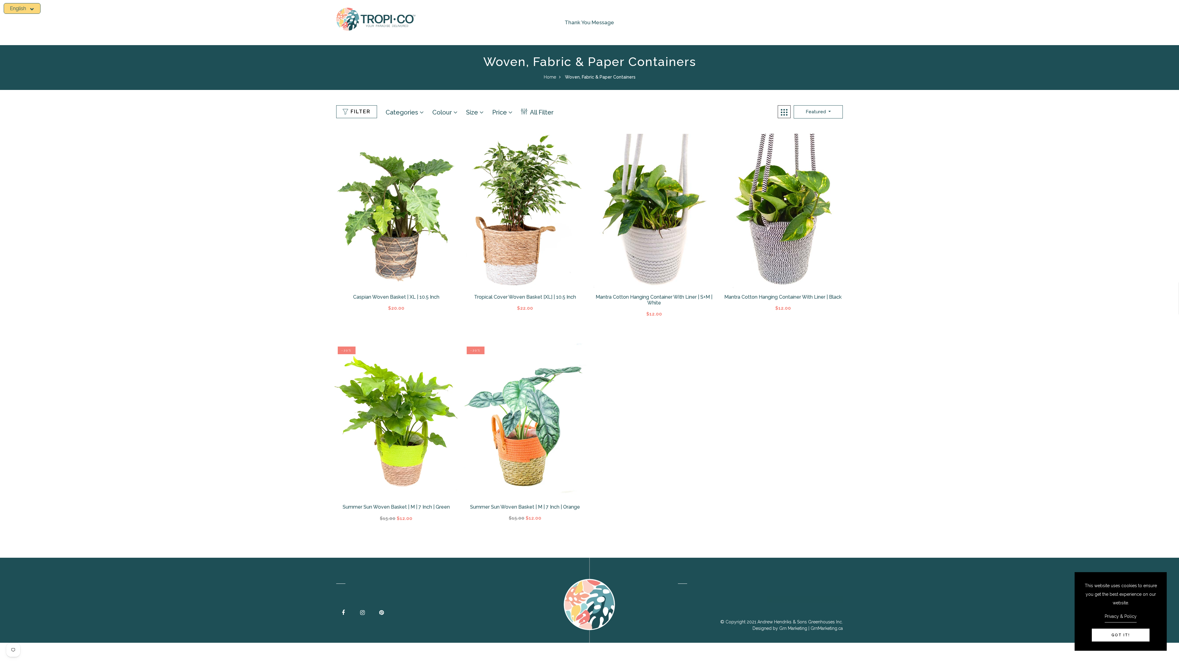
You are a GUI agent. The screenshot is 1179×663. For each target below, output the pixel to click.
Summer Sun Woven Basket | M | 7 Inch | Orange (525, 507)
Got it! (1120, 635)
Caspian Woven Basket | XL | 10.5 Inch (396, 297)
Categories (403, 112)
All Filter (541, 112)
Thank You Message (589, 22)
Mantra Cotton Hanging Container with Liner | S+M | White (654, 300)
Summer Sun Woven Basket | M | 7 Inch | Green (396, 507)
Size (473, 112)
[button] (22, 8)
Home (550, 77)
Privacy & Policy (1121, 616)
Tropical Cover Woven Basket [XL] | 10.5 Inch (525, 297)
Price (500, 112)
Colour (442, 112)
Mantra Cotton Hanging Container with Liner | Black (783, 297)
